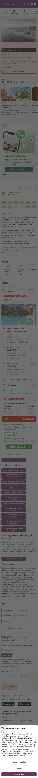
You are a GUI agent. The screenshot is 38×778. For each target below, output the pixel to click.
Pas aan (19, 768)
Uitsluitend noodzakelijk (19, 762)
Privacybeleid (30, 746)
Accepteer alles (19, 774)
